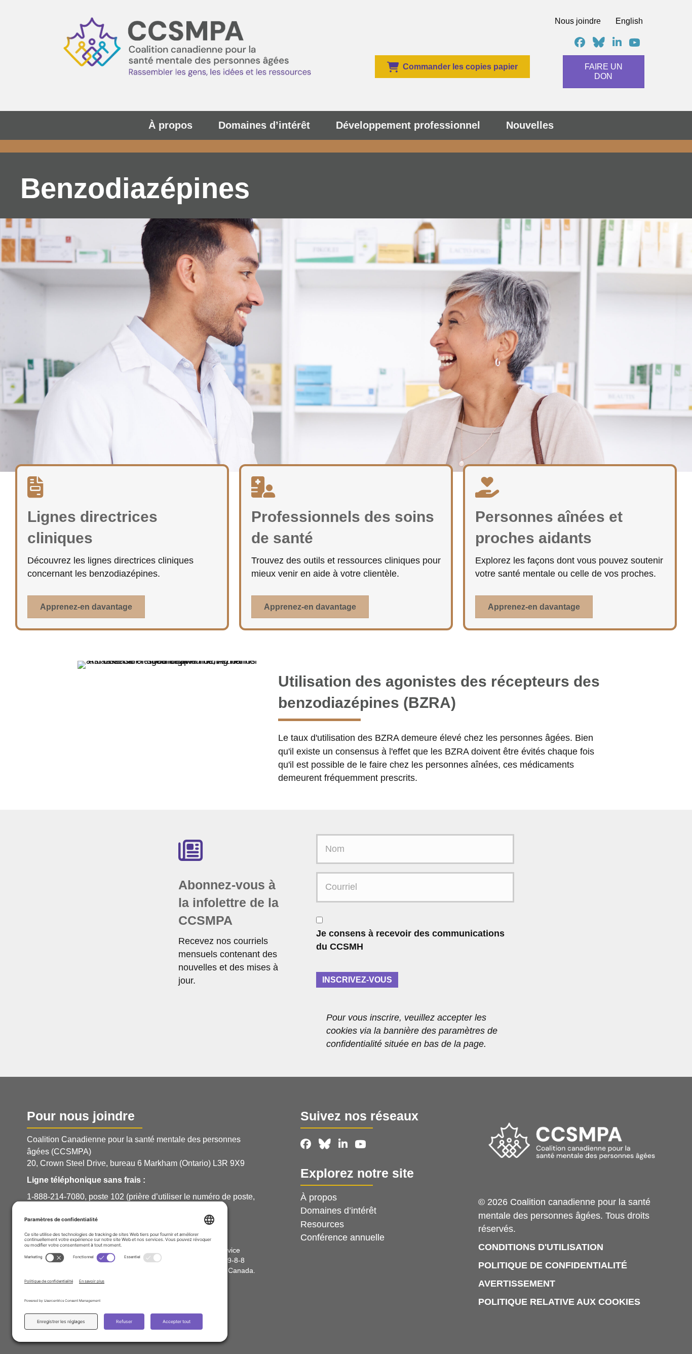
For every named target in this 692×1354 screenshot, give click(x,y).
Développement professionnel (408, 125)
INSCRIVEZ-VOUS (357, 979)
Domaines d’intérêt (264, 125)
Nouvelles (530, 125)
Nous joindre (578, 21)
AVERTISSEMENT (516, 1283)
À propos (170, 125)
